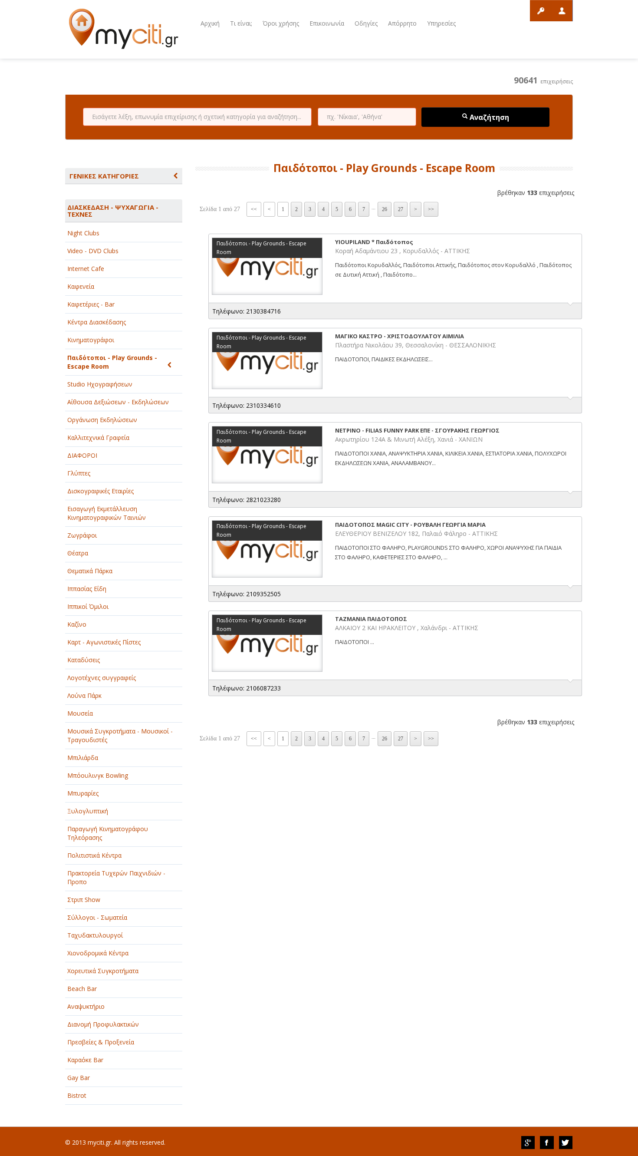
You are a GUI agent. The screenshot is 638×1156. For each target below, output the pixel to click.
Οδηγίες (366, 23)
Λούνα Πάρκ (84, 695)
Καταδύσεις (83, 660)
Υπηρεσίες (441, 23)
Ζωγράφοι (82, 535)
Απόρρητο (402, 23)
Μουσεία (80, 713)
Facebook (547, 1142)
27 (400, 209)
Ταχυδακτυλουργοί (95, 935)
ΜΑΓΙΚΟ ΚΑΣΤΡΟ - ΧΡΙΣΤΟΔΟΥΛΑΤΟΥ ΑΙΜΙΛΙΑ (399, 336)
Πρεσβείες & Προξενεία (100, 1042)
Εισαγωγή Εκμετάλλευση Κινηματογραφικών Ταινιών (106, 513)
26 (384, 209)
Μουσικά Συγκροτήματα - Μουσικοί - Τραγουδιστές (120, 735)
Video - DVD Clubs (92, 251)
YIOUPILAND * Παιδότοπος (374, 242)
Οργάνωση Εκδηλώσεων (102, 420)
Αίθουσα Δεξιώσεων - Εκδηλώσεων (118, 402)
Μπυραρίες (83, 793)
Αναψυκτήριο (86, 1006)
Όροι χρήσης (281, 23)
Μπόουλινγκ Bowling (97, 775)
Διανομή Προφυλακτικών (103, 1024)
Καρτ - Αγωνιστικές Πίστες (104, 642)
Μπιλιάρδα (82, 757)
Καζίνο (76, 624)
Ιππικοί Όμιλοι (88, 606)
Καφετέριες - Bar (91, 304)
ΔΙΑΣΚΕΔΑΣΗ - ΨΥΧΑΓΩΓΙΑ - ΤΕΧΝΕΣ (112, 210)
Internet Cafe (85, 268)
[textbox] (197, 117)
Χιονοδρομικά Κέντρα (97, 953)
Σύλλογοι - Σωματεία (97, 917)
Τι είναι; (241, 23)
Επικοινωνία (326, 23)
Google (528, 1142)
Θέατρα (77, 553)
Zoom (267, 266)
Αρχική (210, 23)
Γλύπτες (78, 473)
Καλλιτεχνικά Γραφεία (98, 437)
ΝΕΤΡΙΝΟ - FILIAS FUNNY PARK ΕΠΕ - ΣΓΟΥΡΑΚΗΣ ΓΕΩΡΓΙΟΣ (417, 430)
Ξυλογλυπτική (87, 811)
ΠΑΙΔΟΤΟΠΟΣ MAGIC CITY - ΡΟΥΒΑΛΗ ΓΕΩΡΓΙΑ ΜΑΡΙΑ (410, 524)
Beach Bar (82, 988)
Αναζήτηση (488, 117)
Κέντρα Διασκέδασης (96, 322)
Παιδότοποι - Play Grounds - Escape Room (112, 361)
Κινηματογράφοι (90, 340)
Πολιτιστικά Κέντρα (94, 855)
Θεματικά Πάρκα (89, 571)
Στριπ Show (83, 899)
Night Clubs (83, 233)
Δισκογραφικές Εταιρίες (100, 491)
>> (431, 209)
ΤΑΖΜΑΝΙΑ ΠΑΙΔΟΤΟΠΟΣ (371, 619)
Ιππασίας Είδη (86, 589)
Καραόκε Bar (85, 1060)
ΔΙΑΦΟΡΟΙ (82, 455)
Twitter (566, 1142)
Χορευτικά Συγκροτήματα (102, 971)
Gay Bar (78, 1077)
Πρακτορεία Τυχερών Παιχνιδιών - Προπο (116, 877)
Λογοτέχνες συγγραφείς (101, 678)
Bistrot (76, 1095)
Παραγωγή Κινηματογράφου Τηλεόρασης (107, 833)
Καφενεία (80, 286)
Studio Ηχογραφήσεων (99, 384)
